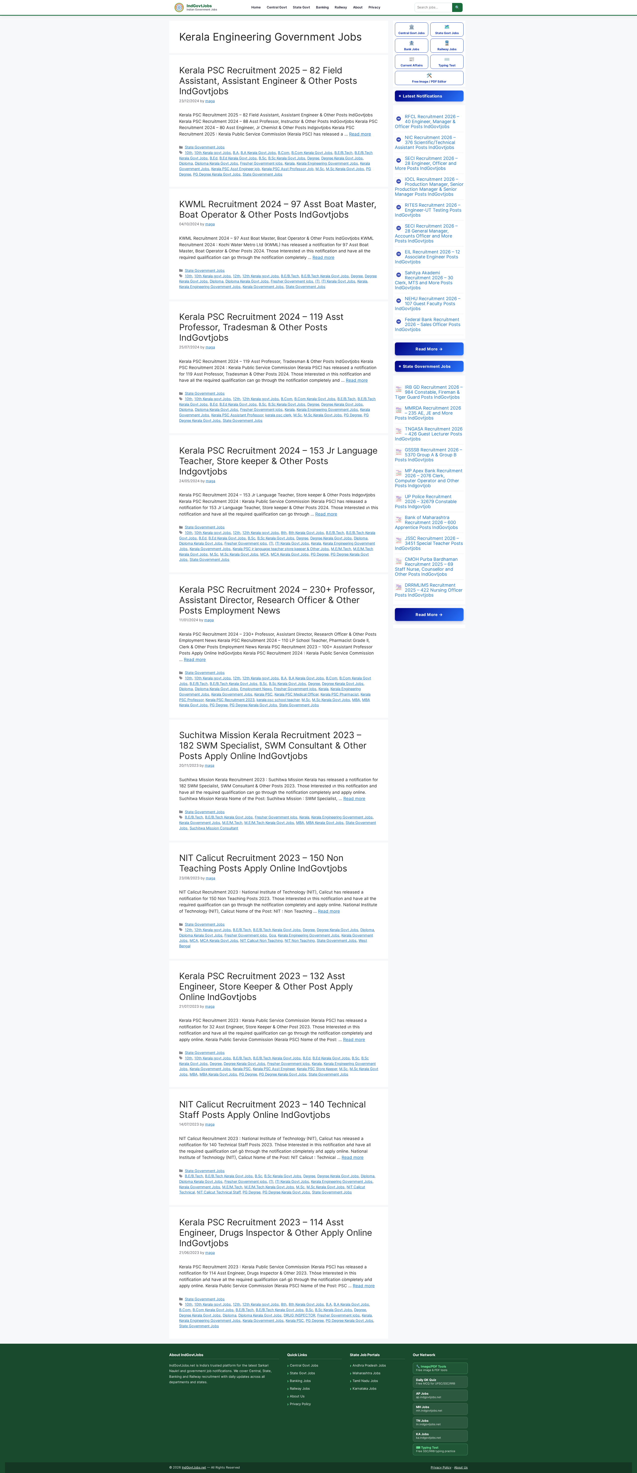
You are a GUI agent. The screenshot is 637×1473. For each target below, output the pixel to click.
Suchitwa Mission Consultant (214, 828)
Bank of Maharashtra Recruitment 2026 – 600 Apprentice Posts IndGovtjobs (426, 522)
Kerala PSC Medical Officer (296, 694)
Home (256, 7)
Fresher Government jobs (261, 163)
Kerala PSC (263, 694)
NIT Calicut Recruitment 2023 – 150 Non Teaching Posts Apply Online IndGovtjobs (263, 863)
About (358, 7)
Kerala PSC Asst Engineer (274, 1069)
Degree (313, 158)
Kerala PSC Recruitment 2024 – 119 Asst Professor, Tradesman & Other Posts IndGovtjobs (261, 327)
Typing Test (447, 61)
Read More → (429, 348)
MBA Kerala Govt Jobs (325, 822)
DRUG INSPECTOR (299, 1315)
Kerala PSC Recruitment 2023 (230, 700)
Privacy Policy (300, 1404)
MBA (356, 700)
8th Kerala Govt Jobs (306, 532)
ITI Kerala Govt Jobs (338, 281)
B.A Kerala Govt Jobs (258, 152)
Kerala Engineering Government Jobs (327, 163)
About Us (297, 1396)
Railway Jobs (447, 45)
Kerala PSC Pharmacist (339, 694)
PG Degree (353, 415)
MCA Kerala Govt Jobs (290, 554)
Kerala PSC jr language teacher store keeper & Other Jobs (281, 549)
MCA (264, 554)
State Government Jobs (205, 147)
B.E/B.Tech (343, 152)
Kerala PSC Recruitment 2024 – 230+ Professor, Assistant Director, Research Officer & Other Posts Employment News (277, 600)
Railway (341, 7)
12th (236, 276)
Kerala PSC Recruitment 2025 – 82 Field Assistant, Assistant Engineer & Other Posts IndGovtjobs (268, 80)
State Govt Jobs (447, 29)
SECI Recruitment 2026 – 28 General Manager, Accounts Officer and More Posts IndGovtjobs (426, 233)
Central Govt (277, 7)
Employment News (256, 689)
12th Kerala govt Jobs (260, 276)
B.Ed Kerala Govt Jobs (238, 158)
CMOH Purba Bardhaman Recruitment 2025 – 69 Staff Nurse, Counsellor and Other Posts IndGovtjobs (426, 567)
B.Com (283, 152)
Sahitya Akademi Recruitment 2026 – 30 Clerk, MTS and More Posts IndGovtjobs (424, 280)
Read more (360, 134)
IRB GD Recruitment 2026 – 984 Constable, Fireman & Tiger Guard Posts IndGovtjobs (429, 392)
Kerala (290, 163)
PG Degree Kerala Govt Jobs (217, 174)
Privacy (374, 7)
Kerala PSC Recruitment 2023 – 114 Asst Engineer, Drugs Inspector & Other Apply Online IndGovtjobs (275, 1232)
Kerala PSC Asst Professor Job (288, 169)
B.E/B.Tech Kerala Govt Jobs (325, 276)
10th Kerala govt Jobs (212, 152)
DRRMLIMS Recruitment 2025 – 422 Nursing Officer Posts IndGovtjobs (429, 590)
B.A (236, 152)
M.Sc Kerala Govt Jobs (345, 169)
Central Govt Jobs (411, 29)
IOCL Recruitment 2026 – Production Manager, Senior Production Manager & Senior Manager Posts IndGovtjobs (429, 187)
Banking (322, 7)
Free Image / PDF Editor (429, 78)
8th (284, 532)
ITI (317, 281)
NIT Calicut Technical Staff (219, 1192)
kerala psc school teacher (278, 700)
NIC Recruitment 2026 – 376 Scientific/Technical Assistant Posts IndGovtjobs (425, 142)
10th (188, 152)
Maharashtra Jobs (366, 1373)
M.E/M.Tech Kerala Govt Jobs (269, 822)
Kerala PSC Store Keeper (317, 1069)
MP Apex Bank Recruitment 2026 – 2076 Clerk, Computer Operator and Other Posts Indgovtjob (429, 478)
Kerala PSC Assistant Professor (237, 415)
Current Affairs (412, 61)
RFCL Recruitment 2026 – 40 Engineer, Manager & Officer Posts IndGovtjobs (427, 121)
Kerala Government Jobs (263, 287)
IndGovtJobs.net (194, 1467)
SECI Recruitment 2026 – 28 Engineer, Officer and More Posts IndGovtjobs (426, 163)
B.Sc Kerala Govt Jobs (286, 158)
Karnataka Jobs (364, 1388)
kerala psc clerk (278, 415)
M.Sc (320, 169)
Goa (272, 935)
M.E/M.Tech (341, 549)
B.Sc (262, 158)
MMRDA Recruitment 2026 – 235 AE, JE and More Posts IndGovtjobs (428, 413)
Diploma (186, 163)
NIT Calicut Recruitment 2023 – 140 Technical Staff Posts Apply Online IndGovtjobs (272, 1109)
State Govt (301, 7)
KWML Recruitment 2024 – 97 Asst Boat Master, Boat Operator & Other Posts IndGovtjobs (277, 209)
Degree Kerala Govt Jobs (342, 158)
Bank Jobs (411, 45)
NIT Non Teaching (300, 940)
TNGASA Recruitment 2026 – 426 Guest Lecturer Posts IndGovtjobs (429, 433)
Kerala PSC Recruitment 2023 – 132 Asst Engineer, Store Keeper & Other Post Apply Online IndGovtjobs (266, 986)
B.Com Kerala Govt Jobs (311, 152)
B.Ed (213, 158)
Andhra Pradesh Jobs (369, 1365)
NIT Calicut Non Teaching (261, 940)
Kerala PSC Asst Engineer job (235, 169)
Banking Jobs (300, 1381)
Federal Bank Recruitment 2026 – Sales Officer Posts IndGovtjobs (427, 324)
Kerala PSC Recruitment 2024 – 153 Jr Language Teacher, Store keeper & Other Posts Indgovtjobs (278, 460)
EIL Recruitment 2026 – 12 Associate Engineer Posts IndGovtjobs (427, 256)
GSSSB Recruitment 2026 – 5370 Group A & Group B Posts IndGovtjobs (428, 454)
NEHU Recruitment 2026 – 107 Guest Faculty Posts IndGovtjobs (427, 303)
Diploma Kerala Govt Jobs (216, 163)
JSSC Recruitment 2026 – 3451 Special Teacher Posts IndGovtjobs (429, 543)
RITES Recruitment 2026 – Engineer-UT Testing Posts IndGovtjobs (428, 210)
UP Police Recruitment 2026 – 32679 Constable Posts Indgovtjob (426, 501)
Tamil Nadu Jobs (365, 1381)
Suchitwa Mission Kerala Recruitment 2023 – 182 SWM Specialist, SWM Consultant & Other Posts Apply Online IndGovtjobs (273, 745)
